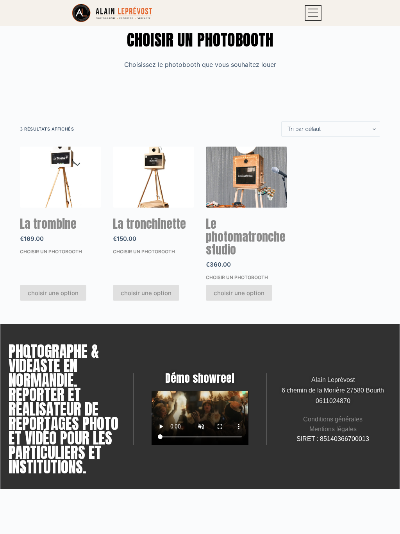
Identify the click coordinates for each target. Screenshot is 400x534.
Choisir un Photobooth (51, 251)
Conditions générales (332, 419)
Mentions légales (333, 429)
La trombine (48, 224)
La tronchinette (149, 224)
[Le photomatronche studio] (246, 177)
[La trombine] (60, 177)
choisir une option (53, 293)
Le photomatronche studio (246, 236)
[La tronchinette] (153, 177)
